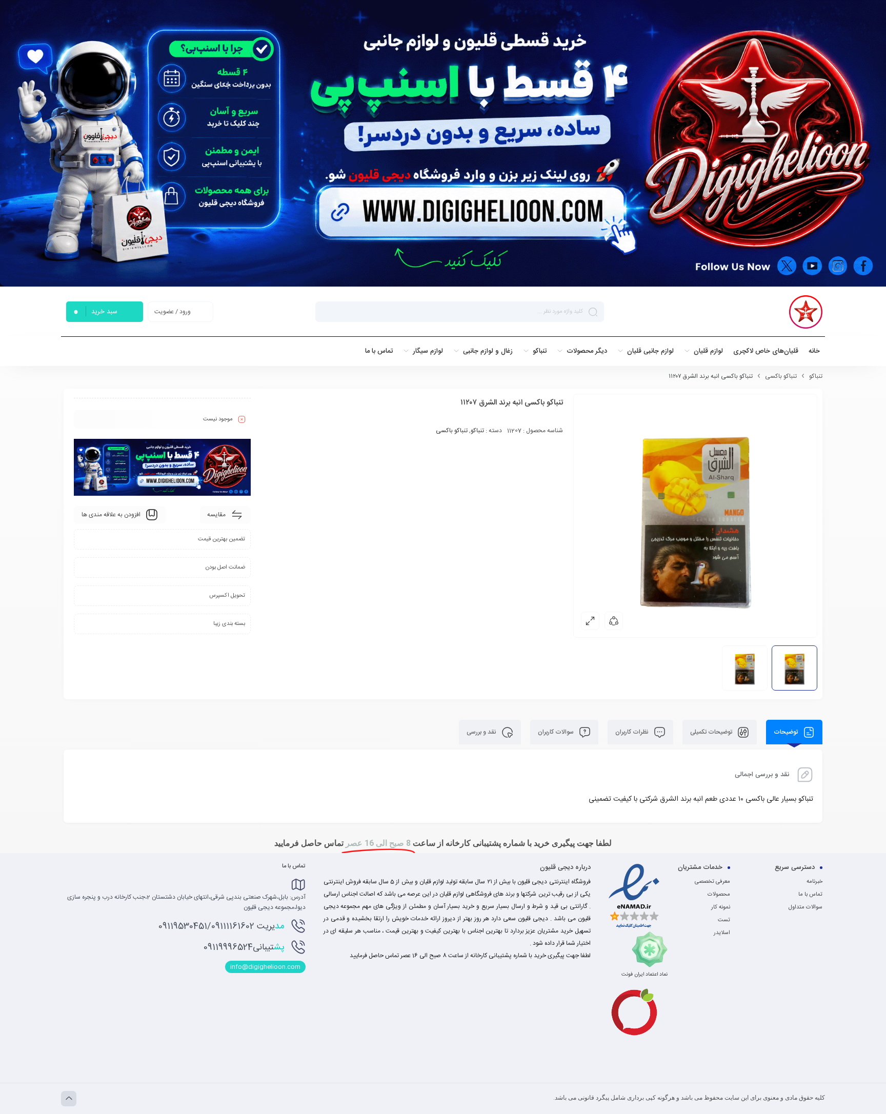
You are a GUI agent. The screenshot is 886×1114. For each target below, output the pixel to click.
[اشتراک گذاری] (614, 621)
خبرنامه (814, 881)
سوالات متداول (805, 907)
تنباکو (815, 376)
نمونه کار (720, 907)
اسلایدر (722, 933)
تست (724, 920)
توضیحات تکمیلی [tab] (712, 732)
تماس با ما (810, 894)
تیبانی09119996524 (244, 947)
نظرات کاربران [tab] (632, 732)
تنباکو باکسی (781, 376)
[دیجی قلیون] (805, 312)
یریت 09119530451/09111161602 (221, 926)
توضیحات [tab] (786, 732)
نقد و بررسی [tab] (482, 732)
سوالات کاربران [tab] (556, 732)
